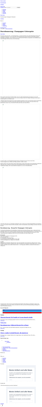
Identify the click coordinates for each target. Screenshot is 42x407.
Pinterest (4, 10)
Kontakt (4, 348)
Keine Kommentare (9, 28)
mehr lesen (2, 320)
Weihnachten (3, 322)
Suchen (18, 7)
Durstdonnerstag (3, 27)
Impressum (4, 349)
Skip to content (3, 0)
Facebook (4, 9)
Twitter (4, 11)
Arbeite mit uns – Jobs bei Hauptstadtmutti (10, 347)
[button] (4, 310)
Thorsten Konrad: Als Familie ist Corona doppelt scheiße (16, 317)
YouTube (4, 12)
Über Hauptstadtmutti (6, 346)
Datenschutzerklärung (6, 350)
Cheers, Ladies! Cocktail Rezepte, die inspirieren (14, 333)
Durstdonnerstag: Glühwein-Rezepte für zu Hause (14, 325)
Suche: (5, 7)
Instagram (4, 13)
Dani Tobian (7, 341)
